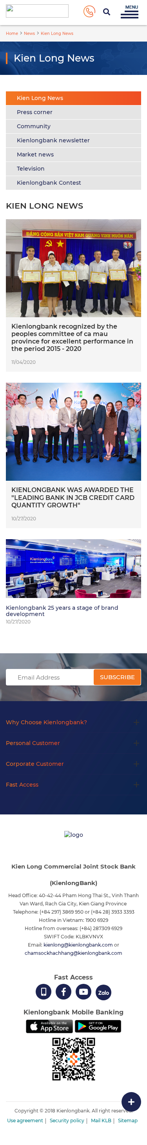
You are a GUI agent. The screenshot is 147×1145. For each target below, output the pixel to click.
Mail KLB (101, 1120)
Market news (35, 154)
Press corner (35, 112)
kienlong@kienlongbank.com (79, 945)
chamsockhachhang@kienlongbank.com (73, 953)
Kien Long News (40, 98)
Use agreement (25, 1120)
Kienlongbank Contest (49, 182)
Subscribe (117, 677)
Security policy (67, 1120)
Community (34, 126)
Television (31, 168)
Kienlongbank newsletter (53, 140)
